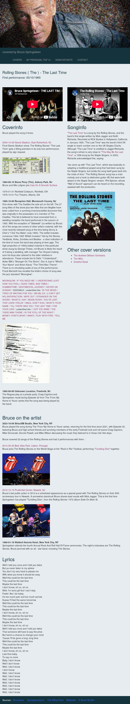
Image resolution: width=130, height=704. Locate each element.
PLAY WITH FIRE (44, 315)
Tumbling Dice (102, 448)
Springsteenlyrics (35, 700)
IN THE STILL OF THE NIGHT (39, 312)
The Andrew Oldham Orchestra (89, 255)
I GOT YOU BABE (41, 309)
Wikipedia (71, 700)
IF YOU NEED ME (26, 280)
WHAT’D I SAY (19, 299)
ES (43, 293)
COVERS (17, 59)
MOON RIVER (35, 299)
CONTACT (82, 59)
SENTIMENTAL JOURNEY (32, 286)
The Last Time (75, 132)
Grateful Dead (81, 261)
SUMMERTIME (10, 286)
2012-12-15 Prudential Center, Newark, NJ (23, 490)
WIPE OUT (29, 296)
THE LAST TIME (43, 306)
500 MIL (38, 293)
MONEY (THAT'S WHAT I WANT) (18, 315)
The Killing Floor (55, 700)
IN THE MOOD (49, 290)
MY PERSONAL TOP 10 (38, 59)
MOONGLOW (8, 280)
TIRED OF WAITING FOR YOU (17, 293)
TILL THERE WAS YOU (21, 306)
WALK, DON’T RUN (34, 302)
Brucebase (18, 700)
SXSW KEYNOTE (64, 59)
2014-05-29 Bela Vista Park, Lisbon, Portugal (25, 445)
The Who (78, 258)
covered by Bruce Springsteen (22, 52)
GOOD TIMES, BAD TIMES (34, 283)
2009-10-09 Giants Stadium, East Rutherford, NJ (26, 142)
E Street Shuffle (86, 700)
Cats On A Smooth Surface (43, 185)
